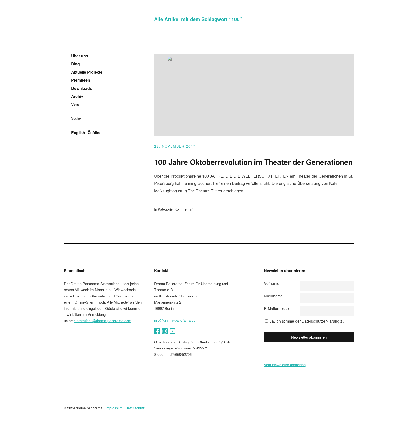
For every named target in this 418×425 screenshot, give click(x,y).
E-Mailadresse (276, 308)
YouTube (172, 331)
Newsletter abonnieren (309, 337)
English (78, 132)
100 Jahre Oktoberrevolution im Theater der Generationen (253, 162)
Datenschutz (135, 407)
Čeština (95, 132)
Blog (75, 64)
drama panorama (95, 30)
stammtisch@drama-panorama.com (102, 320)
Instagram (165, 331)
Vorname (271, 283)
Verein (77, 104)
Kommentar (184, 209)
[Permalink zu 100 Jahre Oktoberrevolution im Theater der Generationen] (254, 59)
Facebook (157, 331)
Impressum (114, 407)
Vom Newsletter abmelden (285, 364)
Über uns (79, 56)
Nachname (273, 296)
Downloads (81, 88)
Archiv (77, 96)
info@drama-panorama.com (176, 320)
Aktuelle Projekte (86, 72)
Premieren (80, 80)
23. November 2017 (175, 146)
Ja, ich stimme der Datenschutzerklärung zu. (307, 321)
